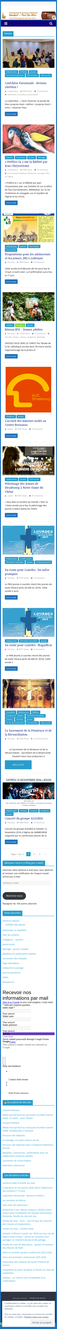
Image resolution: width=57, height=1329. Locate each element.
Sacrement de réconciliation (17, 1160)
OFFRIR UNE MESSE (15, 924)
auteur (10, 429)
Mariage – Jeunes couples (16, 949)
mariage (41, 173)
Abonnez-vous (14, 895)
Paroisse (11, 262)
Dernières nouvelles (14, 562)
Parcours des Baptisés (14, 1135)
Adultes (9, 157)
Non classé (34, 246)
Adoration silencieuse (14, 1165)
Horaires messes (11, 920)
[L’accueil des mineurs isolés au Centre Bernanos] (28, 368)
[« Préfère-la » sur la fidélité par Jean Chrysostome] (29, 126)
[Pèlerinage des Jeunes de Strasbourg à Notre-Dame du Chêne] (29, 447)
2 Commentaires (40, 738)
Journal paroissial (11, 972)
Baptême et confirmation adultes (19, 953)
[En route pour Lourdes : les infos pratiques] (29, 527)
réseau (23, 337)
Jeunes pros (9, 944)
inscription (21, 94)
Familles (19, 719)
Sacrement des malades (15, 958)
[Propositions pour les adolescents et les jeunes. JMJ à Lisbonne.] (29, 215)
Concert (33, 810)
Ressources (8, 982)
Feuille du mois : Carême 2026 (18, 1228)
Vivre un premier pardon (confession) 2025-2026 (27, 1252)
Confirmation (25, 558)
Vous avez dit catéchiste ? (15, 1205)
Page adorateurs (11, 963)
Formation (20, 157)
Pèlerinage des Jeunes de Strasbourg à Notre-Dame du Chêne (24, 488)
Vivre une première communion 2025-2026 (24, 1257)
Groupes (20, 325)
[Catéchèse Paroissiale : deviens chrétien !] (29, 40)
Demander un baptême (14, 930)
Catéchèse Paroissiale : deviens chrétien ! (24, 1195)
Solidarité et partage (13, 967)
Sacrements (32, 75)
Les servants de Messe (14, 1200)
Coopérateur (13, 91)
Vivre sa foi (45, 75)
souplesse (31, 337)
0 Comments (42, 91)
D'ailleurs (10, 416)
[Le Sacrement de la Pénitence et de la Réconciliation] (29, 680)
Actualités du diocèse (19, 1102)
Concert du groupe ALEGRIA (24, 818)
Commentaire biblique (16, 173)
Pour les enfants (11, 934)
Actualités (10, 712)
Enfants (23, 72)
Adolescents (11, 72)
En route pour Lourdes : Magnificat (28, 645)
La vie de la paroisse (15, 75)
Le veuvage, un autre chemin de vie (21, 1140)
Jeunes (33, 72)
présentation (32, 94)
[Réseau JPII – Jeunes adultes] (29, 293)
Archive (23, 810)
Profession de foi (43, 562)
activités (8, 337)
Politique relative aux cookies (36, 1317)
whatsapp (41, 337)
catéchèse (11, 94)
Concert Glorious (11, 1110)
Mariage (41, 157)
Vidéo (5, 977)
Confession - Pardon (14, 715)
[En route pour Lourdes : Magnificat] (29, 609)
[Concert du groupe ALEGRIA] (29, 779)
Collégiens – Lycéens (13, 939)
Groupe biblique (11, 1122)
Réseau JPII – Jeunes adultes (24, 329)
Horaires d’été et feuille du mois (19, 1183)
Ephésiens (32, 173)
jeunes (16, 337)
